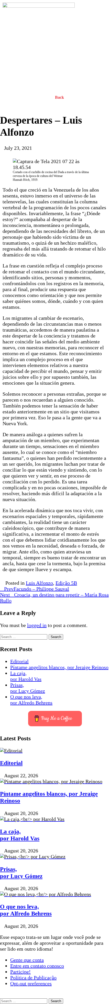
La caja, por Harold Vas (25, 676)
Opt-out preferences (31, 983)
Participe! (20, 972)
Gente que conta (27, 960)
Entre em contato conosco (37, 966)
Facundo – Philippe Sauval (36, 589)
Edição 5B (66, 583)
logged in (37, 625)
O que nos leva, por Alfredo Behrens (31, 699)
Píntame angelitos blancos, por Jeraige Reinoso (59, 667)
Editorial (19, 661)
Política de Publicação (33, 977)
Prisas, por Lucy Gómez (27, 688)
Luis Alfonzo (39, 583)
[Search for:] (24, 636)
